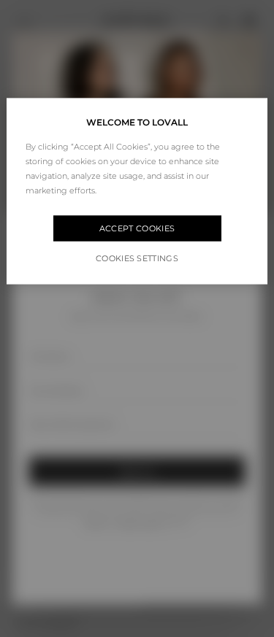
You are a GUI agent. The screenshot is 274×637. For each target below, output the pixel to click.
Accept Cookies (137, 228)
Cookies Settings (137, 257)
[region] (137, 191)
